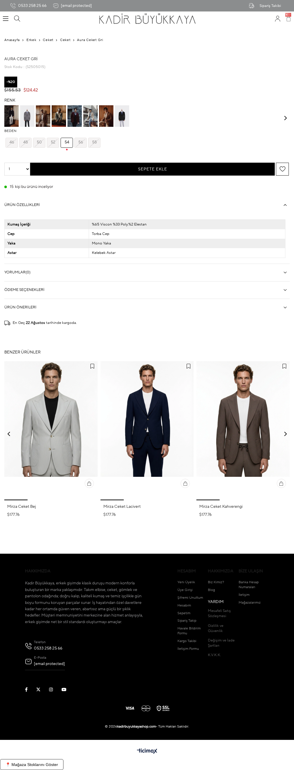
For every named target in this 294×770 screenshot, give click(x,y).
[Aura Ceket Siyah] (122, 116)
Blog (211, 590)
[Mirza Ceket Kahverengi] (243, 430)
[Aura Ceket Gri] (27, 116)
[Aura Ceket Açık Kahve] (106, 116)
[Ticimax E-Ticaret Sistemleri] (147, 751)
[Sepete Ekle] (89, 483)
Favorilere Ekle (92, 366)
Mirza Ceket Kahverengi (221, 507)
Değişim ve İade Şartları (221, 643)
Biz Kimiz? (216, 582)
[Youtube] (67, 689)
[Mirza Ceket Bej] (51, 430)
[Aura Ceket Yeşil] (59, 116)
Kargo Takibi (186, 641)
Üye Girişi (185, 590)
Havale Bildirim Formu (189, 631)
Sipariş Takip (186, 621)
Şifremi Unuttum (190, 598)
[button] (16, 499)
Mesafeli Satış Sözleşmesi (219, 613)
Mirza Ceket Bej (21, 507)
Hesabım (184, 605)
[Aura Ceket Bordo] (74, 116)
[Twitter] (42, 689)
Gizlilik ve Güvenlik (215, 628)
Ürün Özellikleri (22, 205)
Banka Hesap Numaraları (249, 585)
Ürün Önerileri (20, 307)
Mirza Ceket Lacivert (122, 507)
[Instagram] (54, 689)
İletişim (244, 595)
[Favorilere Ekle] (282, 169)
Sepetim (183, 613)
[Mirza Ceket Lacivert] (147, 430)
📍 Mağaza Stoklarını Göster (31, 764)
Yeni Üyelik (186, 582)
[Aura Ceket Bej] (90, 116)
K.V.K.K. (214, 655)
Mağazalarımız (250, 602)
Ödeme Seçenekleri (24, 290)
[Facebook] (30, 689)
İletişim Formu (188, 649)
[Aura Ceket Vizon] (43, 116)
